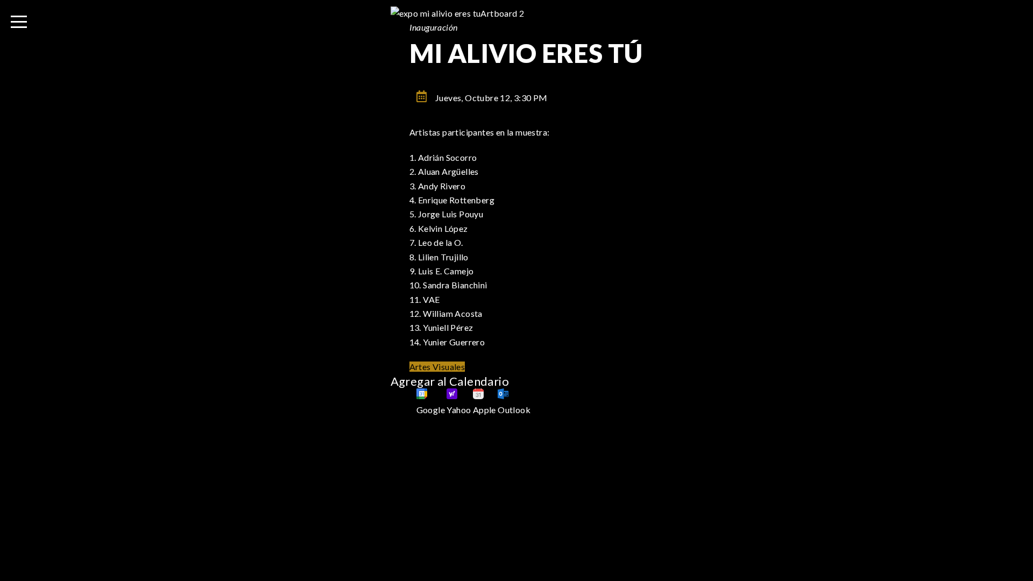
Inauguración (433, 27)
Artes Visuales (437, 367)
